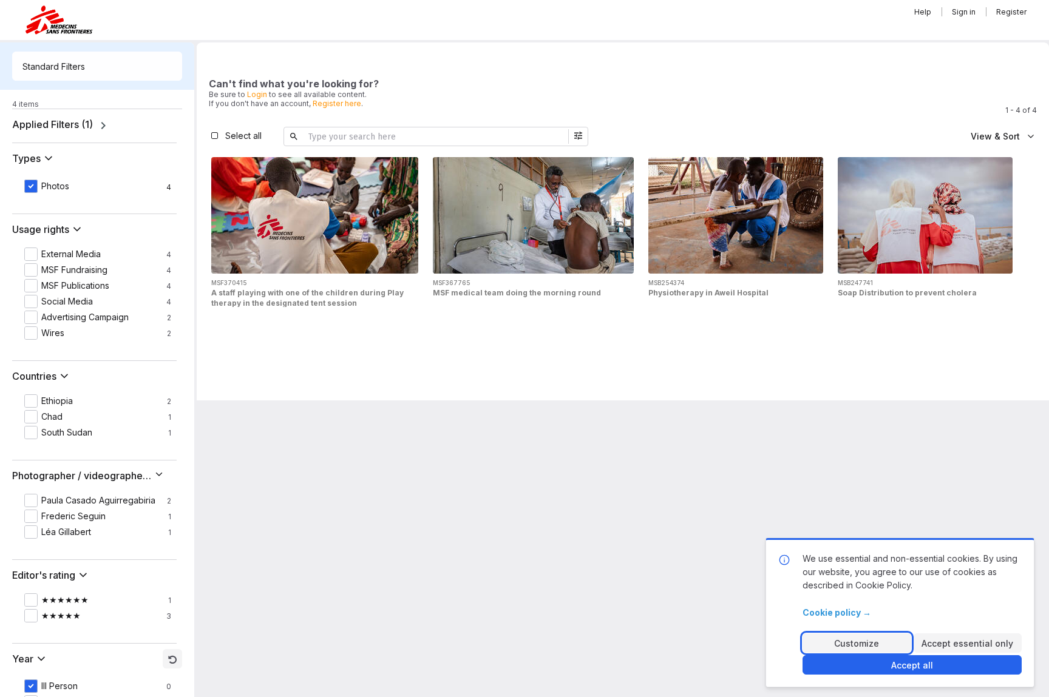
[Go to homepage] (59, 19)
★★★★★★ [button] (65, 600)
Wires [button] (52, 333)
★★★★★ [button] (61, 616)
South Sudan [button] (66, 432)
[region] (97, 126)
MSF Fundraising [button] (74, 270)
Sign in (964, 11)
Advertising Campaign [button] (85, 317)
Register (1011, 11)
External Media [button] (71, 254)
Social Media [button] (67, 301)
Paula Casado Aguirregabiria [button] (98, 500)
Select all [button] (243, 135)
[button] (35, 158)
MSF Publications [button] (75, 286)
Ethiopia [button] (57, 401)
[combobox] (97, 66)
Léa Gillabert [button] (66, 532)
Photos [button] (55, 186)
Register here (337, 103)
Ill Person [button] (59, 686)
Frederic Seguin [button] (73, 516)
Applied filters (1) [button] (52, 124)
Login (257, 94)
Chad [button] (52, 417)
